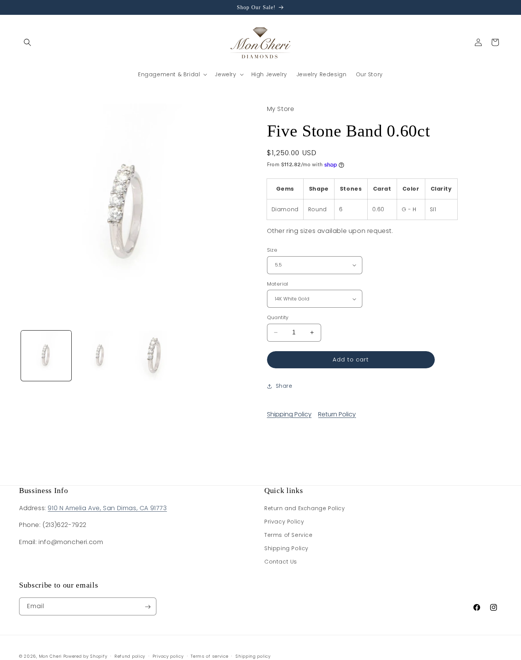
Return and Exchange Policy (304, 508)
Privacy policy (168, 656)
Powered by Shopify (85, 656)
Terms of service (209, 656)
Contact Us (280, 562)
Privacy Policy (284, 522)
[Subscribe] (147, 607)
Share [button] (284, 386)
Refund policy (129, 656)
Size (272, 250)
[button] (27, 42)
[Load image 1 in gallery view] (46, 356)
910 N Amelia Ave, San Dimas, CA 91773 (107, 508)
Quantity (278, 317)
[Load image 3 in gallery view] (154, 356)
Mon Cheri (50, 656)
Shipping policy (253, 656)
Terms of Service (288, 535)
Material (277, 283)
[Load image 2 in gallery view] (100, 356)
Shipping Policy (289, 414)
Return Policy (337, 414)
